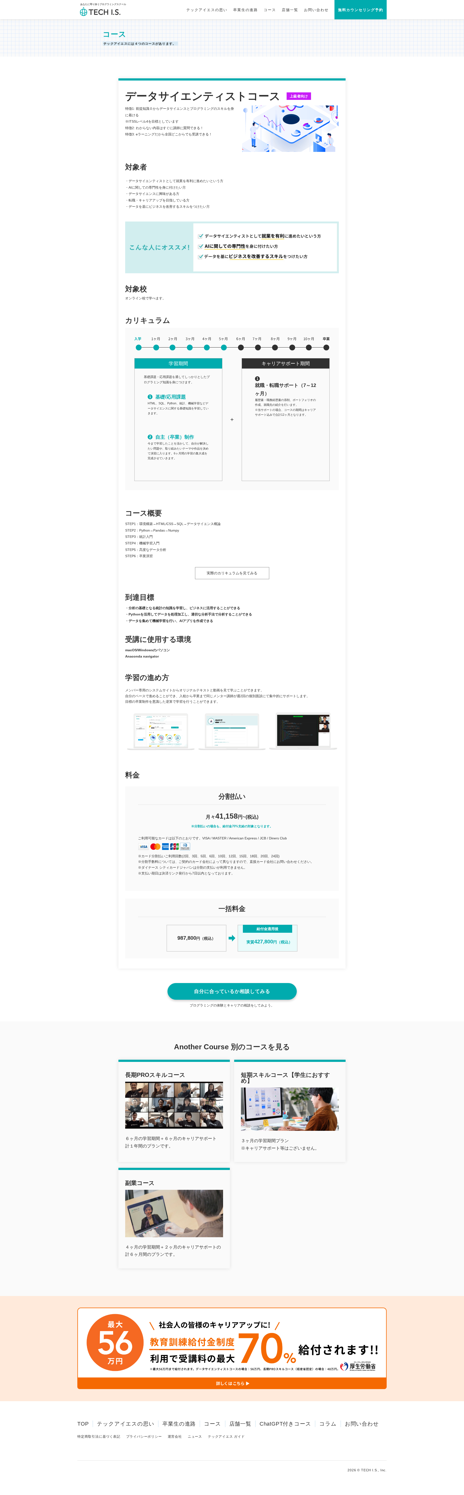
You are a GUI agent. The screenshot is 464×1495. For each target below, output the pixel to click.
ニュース (195, 1436)
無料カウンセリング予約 (360, 10)
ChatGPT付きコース (285, 1424)
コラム (327, 1424)
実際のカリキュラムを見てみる (232, 573)
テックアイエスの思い (206, 10)
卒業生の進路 (245, 10)
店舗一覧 (290, 10)
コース (270, 10)
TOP (83, 1424)
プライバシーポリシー (144, 1436)
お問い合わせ (316, 10)
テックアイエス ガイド (226, 1436)
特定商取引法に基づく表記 (98, 1436)
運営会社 (175, 1436)
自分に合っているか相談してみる (232, 991)
